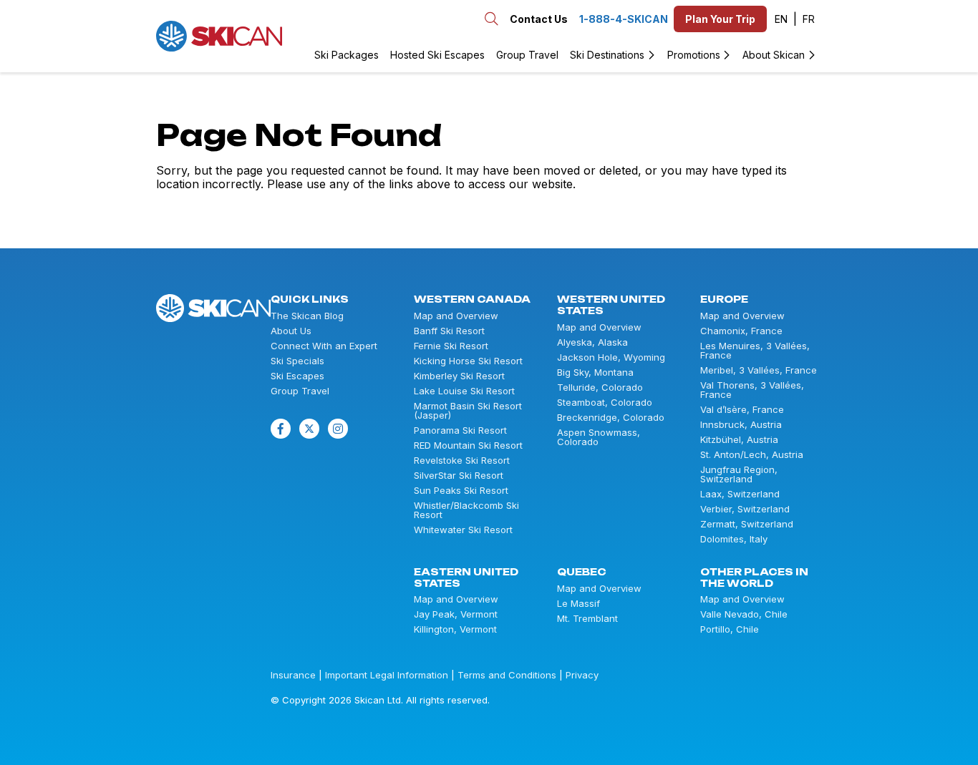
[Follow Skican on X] (309, 429)
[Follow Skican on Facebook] (281, 429)
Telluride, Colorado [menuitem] (600, 387)
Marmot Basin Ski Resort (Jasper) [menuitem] (468, 410)
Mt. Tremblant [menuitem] (587, 618)
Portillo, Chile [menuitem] (729, 629)
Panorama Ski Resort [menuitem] (460, 430)
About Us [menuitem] (291, 331)
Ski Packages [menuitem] (346, 55)
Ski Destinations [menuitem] (607, 55)
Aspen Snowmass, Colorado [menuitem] (598, 437)
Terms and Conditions (506, 675)
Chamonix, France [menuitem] (741, 331)
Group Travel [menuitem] (527, 55)
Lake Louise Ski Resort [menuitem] (464, 391)
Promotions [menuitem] (693, 55)
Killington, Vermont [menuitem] (455, 629)
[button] (786, 19)
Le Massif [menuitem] (578, 603)
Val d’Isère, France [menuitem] (742, 409)
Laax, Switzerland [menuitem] (740, 494)
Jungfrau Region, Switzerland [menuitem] (739, 474)
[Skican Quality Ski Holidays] (219, 36)
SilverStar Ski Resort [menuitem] (458, 475)
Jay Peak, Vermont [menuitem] (456, 614)
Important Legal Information (386, 675)
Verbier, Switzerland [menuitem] (745, 509)
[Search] (301, 36)
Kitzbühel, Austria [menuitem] (739, 439)
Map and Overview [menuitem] (456, 316)
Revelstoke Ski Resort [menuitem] (462, 460)
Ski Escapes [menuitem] (297, 376)
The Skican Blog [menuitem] (307, 316)
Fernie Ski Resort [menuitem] (451, 346)
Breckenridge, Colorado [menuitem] (610, 417)
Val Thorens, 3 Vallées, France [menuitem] (752, 390)
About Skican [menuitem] (773, 55)
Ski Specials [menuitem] (297, 361)
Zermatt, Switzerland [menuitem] (746, 524)
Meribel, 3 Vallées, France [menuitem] (758, 370)
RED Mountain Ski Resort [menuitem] (468, 445)
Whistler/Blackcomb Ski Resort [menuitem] (466, 510)
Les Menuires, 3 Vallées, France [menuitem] (755, 350)
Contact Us (539, 19)
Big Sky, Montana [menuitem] (595, 372)
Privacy (582, 675)
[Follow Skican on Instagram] (338, 429)
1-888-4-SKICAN (623, 19)
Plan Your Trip (720, 19)
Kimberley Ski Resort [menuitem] (459, 376)
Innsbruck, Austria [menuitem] (741, 424)
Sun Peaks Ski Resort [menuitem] (461, 490)
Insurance (293, 675)
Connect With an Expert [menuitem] (324, 346)
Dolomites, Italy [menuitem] (734, 539)
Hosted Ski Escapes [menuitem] (437, 55)
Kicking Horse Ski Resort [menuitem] (468, 361)
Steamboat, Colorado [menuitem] (604, 402)
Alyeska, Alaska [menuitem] (592, 342)
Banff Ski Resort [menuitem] (449, 331)
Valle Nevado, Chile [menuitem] (744, 614)
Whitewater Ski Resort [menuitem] (463, 530)
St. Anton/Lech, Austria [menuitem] (751, 454)
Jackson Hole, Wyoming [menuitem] (611, 357)
